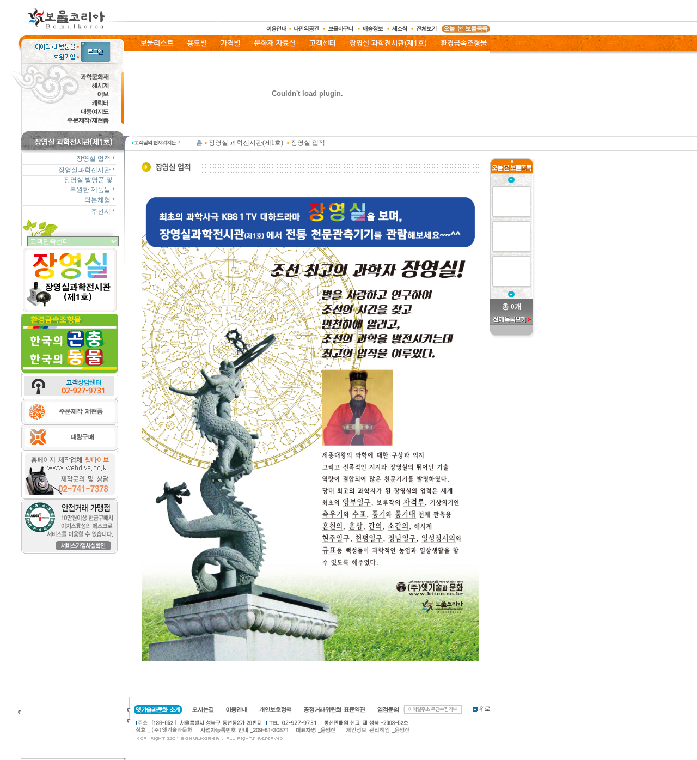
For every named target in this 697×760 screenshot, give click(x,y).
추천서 (101, 211)
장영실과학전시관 (84, 170)
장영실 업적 (93, 158)
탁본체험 (97, 200)
